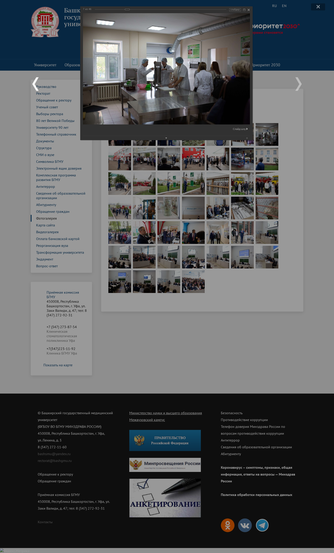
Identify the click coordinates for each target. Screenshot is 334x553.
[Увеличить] (244, 10)
